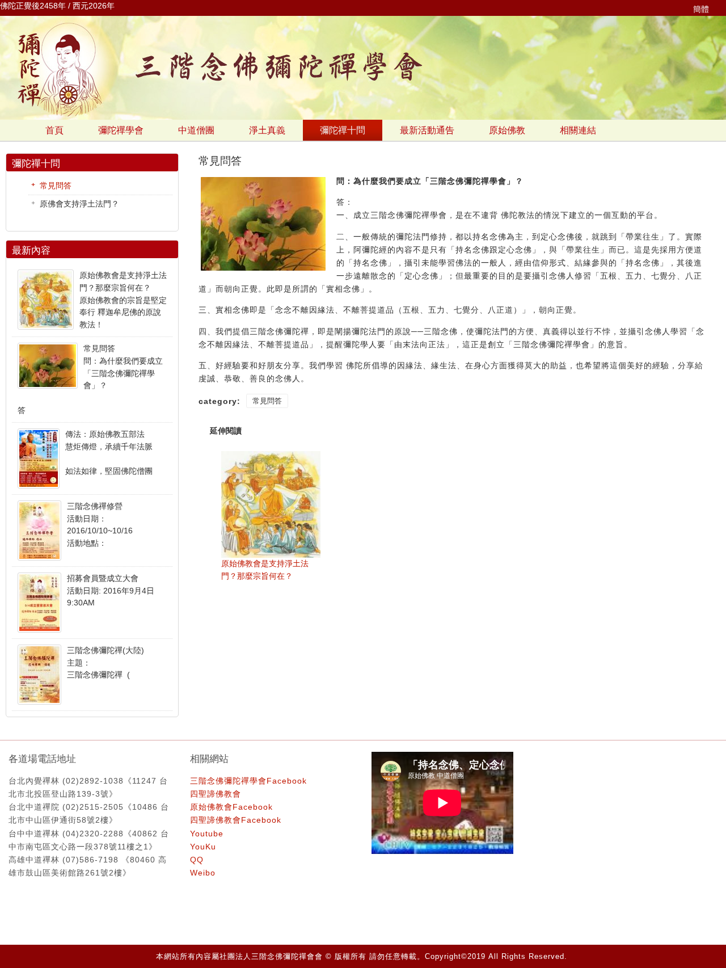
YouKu (203, 846)
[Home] (363, 116)
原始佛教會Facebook (231, 806)
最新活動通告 (427, 130)
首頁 (54, 130)
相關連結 (578, 130)
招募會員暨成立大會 (102, 578)
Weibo (203, 872)
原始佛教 (507, 130)
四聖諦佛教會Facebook (235, 819)
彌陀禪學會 (120, 130)
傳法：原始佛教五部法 (105, 434)
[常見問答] (263, 270)
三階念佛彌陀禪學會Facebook (248, 780)
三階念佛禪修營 (95, 506)
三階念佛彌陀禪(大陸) (105, 650)
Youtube (206, 833)
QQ (197, 859)
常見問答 (267, 401)
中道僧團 (196, 130)
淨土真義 (267, 130)
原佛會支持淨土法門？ (79, 203)
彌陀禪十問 (342, 130)
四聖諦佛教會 (215, 793)
